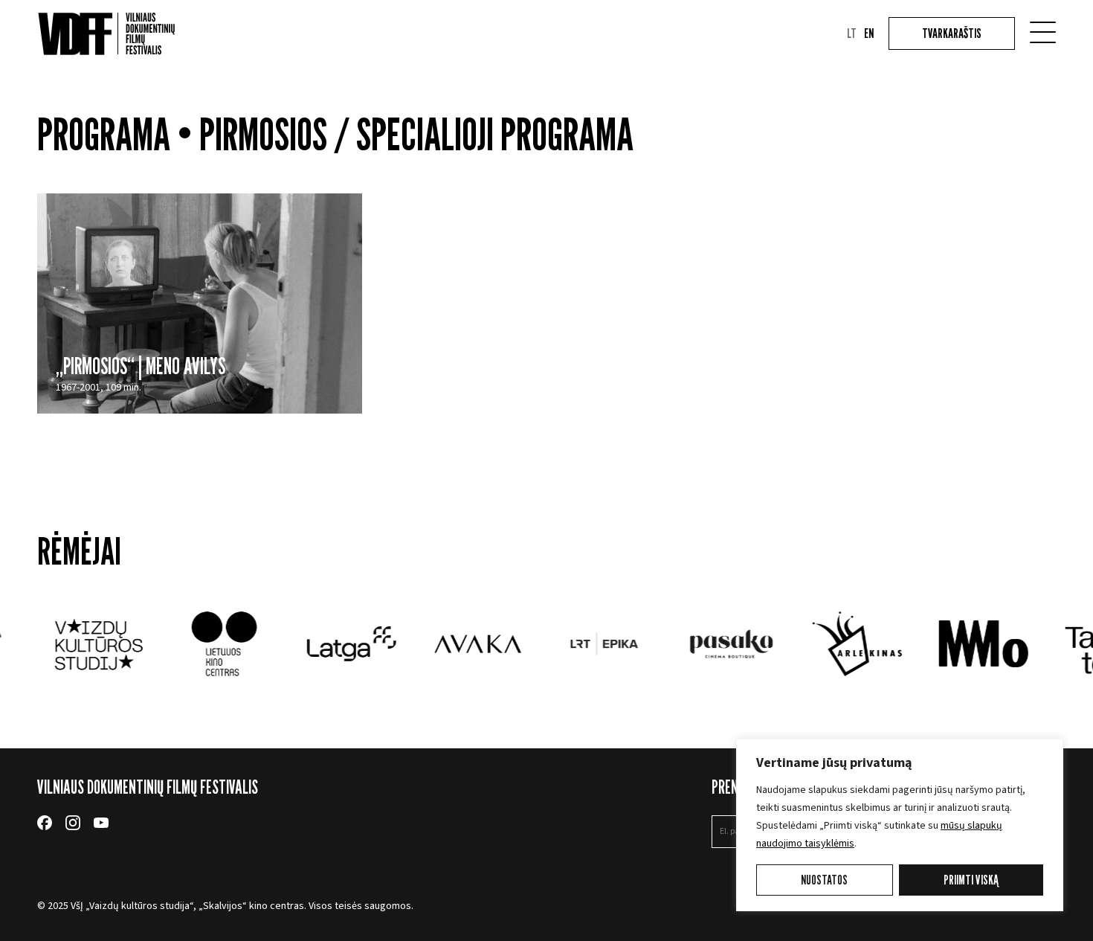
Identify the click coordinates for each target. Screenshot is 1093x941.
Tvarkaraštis (951, 33)
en (869, 33)
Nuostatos (824, 879)
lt (852, 33)
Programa (103, 134)
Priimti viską (971, 879)
